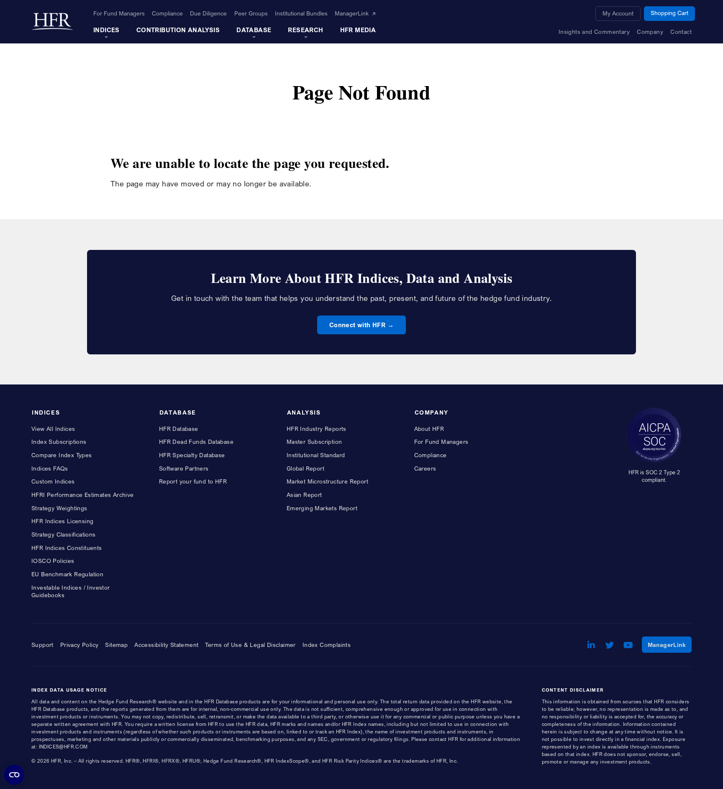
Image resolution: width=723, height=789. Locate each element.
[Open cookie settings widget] (14, 775)
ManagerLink (670, 644)
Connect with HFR (357, 324)
